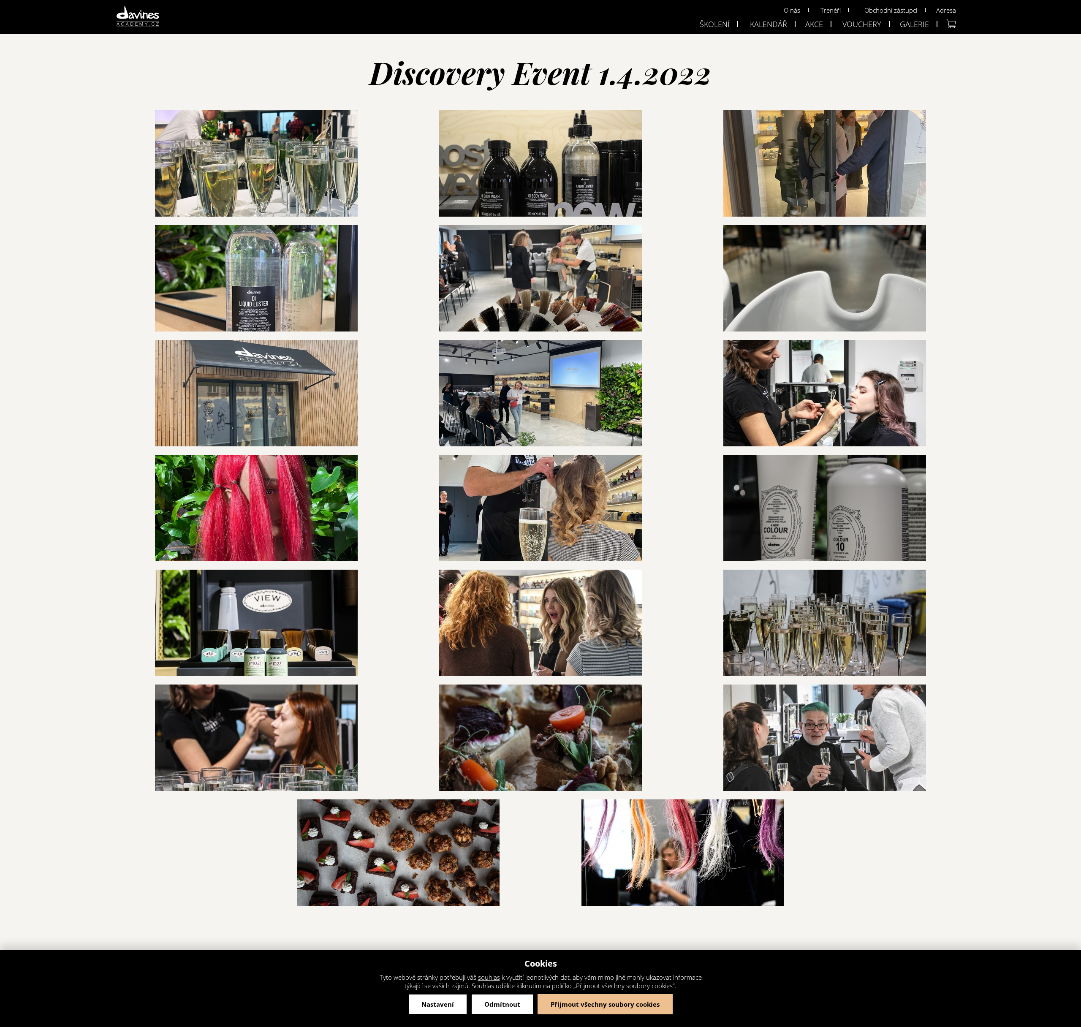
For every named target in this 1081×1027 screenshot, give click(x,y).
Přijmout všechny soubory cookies (605, 1004)
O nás (792, 10)
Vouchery (861, 24)
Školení (715, 24)
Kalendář (768, 24)
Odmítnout (502, 1004)
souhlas (489, 977)
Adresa (946, 10)
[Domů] (138, 16)
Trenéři (830, 10)
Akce (814, 24)
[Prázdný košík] (951, 23)
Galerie (914, 24)
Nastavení (437, 1004)
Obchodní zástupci (890, 10)
